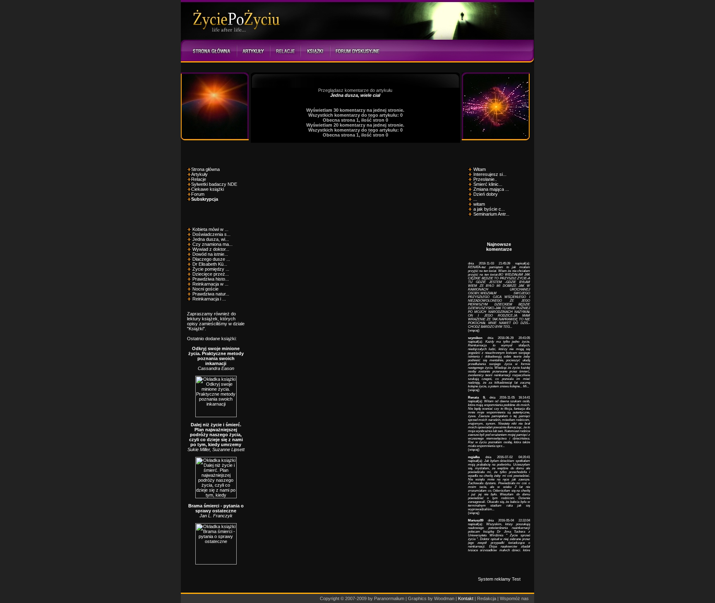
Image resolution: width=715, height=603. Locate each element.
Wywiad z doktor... (210, 249)
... (475, 199)
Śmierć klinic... (487, 184)
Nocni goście (205, 288)
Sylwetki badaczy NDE (214, 184)
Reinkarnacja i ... (209, 298)
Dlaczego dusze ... (211, 259)
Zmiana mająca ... (491, 189)
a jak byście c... (489, 209)
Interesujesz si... (489, 174)
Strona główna (205, 169)
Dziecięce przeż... (210, 273)
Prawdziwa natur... (210, 293)
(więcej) (474, 330)
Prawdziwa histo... (210, 278)
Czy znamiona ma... (212, 244)
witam (479, 204)
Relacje (198, 179)
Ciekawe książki (207, 189)
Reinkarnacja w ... (210, 283)
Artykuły (199, 174)
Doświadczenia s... (211, 234)
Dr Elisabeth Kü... (209, 264)
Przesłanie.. (485, 179)
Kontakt (465, 598)
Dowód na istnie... (210, 254)
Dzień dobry (485, 194)
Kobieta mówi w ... (210, 229)
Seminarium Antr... (491, 213)
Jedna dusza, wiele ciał (355, 95)
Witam (479, 169)
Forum (197, 194)
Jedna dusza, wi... (210, 239)
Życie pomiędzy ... (210, 269)
